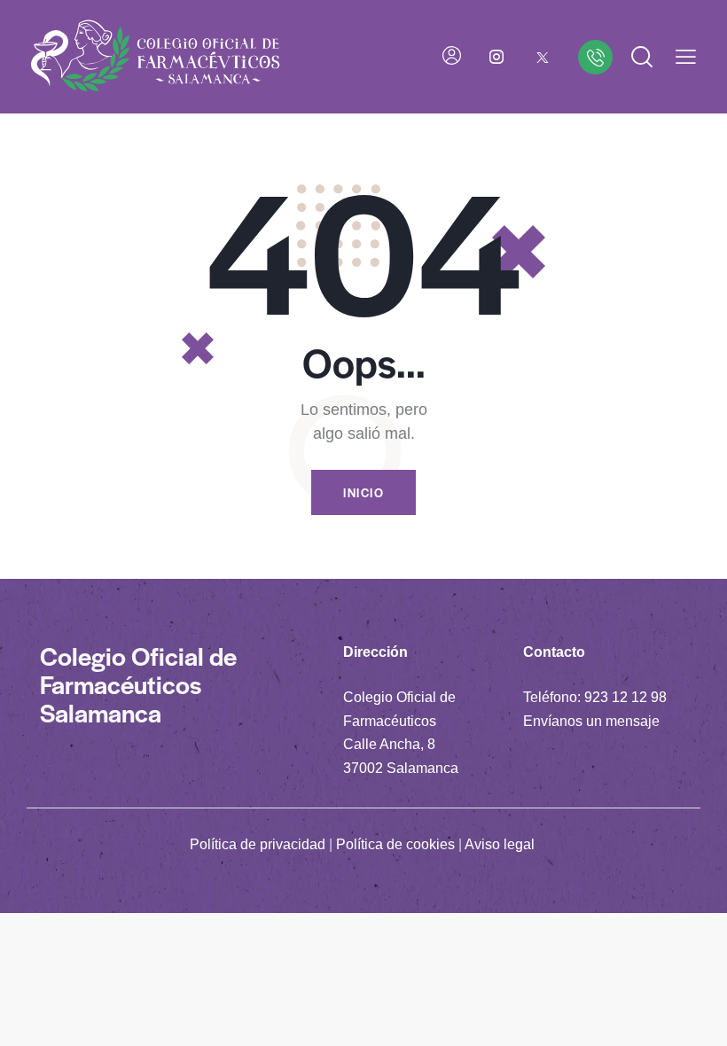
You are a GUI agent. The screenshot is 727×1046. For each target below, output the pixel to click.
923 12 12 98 (625, 697)
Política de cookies (395, 844)
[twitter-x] (542, 56)
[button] (686, 57)
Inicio (363, 492)
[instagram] (496, 56)
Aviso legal (500, 844)
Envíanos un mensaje (591, 721)
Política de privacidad (257, 844)
